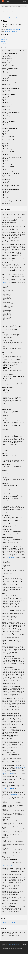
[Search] (26, 6)
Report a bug (15, 31)
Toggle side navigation (8, 11)
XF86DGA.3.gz (15, 17)
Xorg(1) (4, 922)
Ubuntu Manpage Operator (15, 944)
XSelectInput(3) (14, 794)
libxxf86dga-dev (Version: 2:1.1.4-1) (15, 29)
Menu (24, 1)
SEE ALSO (3, 41)
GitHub (3, 945)
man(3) (8, 17)
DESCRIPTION (4, 39)
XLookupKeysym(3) (7, 865)
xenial (2, 17)
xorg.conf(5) (12, 922)
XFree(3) (4, 282)
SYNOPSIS (3, 37)
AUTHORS (3, 43)
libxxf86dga (7, 31)
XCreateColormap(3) (19, 767)
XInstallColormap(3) (8, 788)
